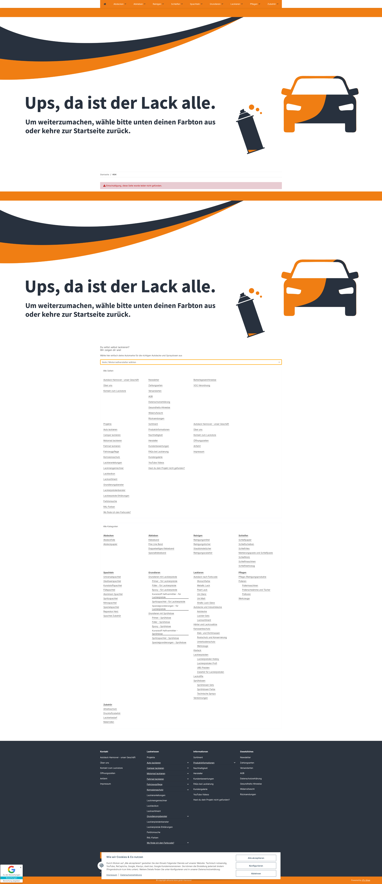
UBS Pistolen (203, 667)
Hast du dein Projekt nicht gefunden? (166, 468)
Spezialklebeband (157, 552)
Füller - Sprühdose (161, 622)
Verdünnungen (201, 698)
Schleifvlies (244, 548)
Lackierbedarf (110, 717)
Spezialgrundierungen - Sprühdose (169, 642)
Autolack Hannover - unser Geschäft (121, 379)
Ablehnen (256, 873)
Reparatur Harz (110, 611)
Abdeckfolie (109, 539)
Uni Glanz (201, 594)
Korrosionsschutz (111, 457)
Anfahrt (197, 446)
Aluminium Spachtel (113, 594)
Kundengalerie (155, 457)
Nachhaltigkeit (155, 435)
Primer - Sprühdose (161, 617)
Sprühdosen (199, 680)
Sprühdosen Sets (205, 685)
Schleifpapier (245, 539)
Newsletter (153, 379)
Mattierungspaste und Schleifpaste (256, 552)
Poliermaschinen (250, 585)
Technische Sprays (206, 693)
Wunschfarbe (203, 581)
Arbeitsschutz (110, 709)
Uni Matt (201, 598)
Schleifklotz (244, 557)
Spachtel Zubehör (112, 615)
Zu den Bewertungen (11, 875)
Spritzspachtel (110, 598)
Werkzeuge (202, 646)
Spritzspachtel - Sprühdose (165, 638)
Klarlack (197, 650)
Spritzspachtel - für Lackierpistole (168, 601)
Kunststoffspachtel (112, 585)
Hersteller (153, 440)
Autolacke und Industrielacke (208, 607)
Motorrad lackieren (112, 440)
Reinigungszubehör (203, 552)
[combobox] (188, 362)
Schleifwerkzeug (247, 565)
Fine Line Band (155, 544)
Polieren (242, 581)
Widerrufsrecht (155, 413)
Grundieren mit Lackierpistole (162, 576)
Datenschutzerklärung (131, 875)
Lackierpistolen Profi (207, 663)
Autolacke (202, 611)
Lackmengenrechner (113, 468)
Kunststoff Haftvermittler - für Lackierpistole (166, 595)
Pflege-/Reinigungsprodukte (252, 576)
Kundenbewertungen (158, 446)
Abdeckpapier (110, 544)
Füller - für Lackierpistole (164, 585)
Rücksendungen (156, 418)
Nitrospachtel (110, 602)
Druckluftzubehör (111, 713)
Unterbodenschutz (206, 641)
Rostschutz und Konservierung (212, 637)
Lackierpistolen (201, 654)
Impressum (111, 875)
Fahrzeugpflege (111, 451)
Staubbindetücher (202, 548)
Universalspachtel (112, 576)
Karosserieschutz (202, 628)
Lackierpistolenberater (114, 490)
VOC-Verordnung (202, 385)
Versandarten (154, 391)
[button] (168, 763)
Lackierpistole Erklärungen (116, 495)
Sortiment (153, 424)
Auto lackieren (110, 429)
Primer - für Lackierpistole (164, 581)
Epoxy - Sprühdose (161, 626)
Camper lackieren (112, 435)
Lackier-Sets (203, 615)
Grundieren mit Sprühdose (161, 613)
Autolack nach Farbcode (205, 576)
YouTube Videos (156, 462)
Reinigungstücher (202, 544)
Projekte (107, 424)
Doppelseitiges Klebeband (161, 548)
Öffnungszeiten (201, 440)
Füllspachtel (109, 589)
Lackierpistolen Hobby (208, 659)
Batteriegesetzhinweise (205, 379)
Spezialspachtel (111, 607)
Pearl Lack (202, 589)
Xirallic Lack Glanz (206, 602)
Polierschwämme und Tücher (256, 589)
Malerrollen (108, 722)
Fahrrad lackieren (111, 446)
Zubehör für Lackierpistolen (210, 672)
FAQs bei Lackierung (158, 451)
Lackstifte (198, 676)
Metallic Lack (203, 585)
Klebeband (153, 539)
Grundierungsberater (113, 484)
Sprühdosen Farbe (206, 689)
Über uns (107, 385)
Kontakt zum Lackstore (114, 391)
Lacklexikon (109, 473)
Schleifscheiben (246, 544)
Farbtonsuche (110, 501)
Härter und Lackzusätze (205, 624)
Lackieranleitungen (112, 462)
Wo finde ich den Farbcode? (117, 512)
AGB (150, 396)
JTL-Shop (366, 880)
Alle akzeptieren (256, 858)
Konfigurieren (256, 865)
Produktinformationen (159, 429)
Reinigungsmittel (202, 539)
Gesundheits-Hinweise (159, 407)
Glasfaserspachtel (112, 581)
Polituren (246, 594)
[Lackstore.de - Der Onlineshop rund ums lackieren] (105, 4)
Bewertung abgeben (11, 881)
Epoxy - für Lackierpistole (164, 589)
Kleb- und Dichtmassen (208, 633)
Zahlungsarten (155, 385)
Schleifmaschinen (247, 561)
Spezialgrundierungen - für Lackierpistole (165, 607)
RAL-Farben (109, 506)
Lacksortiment (110, 479)
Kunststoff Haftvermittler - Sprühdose (165, 632)
